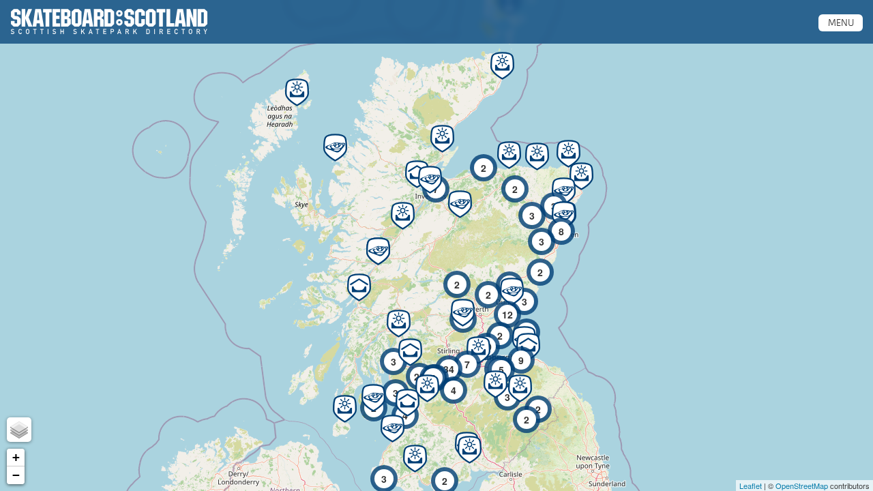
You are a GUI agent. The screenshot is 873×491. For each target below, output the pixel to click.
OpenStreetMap (801, 485)
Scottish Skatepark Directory (109, 22)
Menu (841, 22)
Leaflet (750, 485)
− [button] (16, 475)
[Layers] (19, 429)
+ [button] (16, 457)
